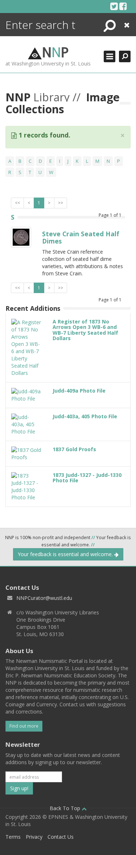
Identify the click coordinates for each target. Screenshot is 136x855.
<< (17, 203)
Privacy (34, 836)
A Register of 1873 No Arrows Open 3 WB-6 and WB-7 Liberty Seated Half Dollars (85, 330)
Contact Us (61, 836)
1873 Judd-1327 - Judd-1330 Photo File (87, 477)
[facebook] (123, 6)
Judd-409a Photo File (79, 390)
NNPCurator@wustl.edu (44, 597)
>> (60, 203)
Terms (13, 836)
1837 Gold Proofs (74, 449)
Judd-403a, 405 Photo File (85, 416)
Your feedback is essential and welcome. (66, 554)
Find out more (23, 726)
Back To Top (66, 808)
